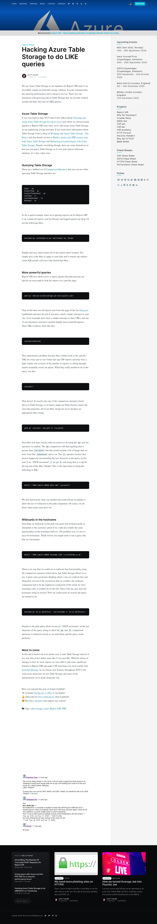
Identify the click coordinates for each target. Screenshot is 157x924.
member (39, 700)
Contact (51, 4)
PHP (64, 708)
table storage (28, 45)
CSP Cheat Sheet (126, 156)
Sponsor (61, 4)
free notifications (46, 696)
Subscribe (140, 4)
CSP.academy (124, 130)
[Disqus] (55, 743)
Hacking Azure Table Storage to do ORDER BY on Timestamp (30, 889)
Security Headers (126, 135)
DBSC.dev (122, 121)
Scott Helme (32, 75)
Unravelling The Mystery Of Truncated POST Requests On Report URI (28, 862)
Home (14, 4)
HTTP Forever (124, 133)
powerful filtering (30, 669)
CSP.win (121, 124)
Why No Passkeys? (127, 115)
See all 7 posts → (22, 901)
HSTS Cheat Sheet (126, 159)
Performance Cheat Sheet (130, 164)
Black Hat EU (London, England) (133, 83)
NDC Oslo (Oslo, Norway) (130, 47)
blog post (84, 310)
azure (46, 708)
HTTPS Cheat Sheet (127, 161)
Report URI (55, 708)
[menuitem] (14, 3)
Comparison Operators (56, 169)
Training (33, 4)
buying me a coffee (43, 692)
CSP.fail (121, 127)
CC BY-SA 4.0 (23, 916)
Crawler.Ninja (124, 118)
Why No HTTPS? (125, 138)
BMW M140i (123, 141)
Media (42, 4)
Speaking (23, 4)
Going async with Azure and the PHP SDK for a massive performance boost (29, 876)
